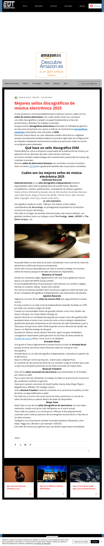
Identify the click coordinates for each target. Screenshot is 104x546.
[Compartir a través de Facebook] (15, 445)
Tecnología (36, 83)
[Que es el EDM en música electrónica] (52, 474)
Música (25, 83)
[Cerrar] (101, 541)
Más (65, 83)
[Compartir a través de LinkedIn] (25, 445)
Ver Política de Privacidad (42, 543)
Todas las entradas (11, 83)
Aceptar (94, 542)
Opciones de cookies (81, 542)
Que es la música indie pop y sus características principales (84, 487)
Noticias (56, 83)
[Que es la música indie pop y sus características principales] (85, 474)
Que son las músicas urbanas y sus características (16, 487)
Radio (47, 83)
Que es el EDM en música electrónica (51, 487)
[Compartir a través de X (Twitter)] (20, 445)
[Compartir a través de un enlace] (30, 445)
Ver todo (97, 462)
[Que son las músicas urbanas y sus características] (19, 474)
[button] (39, 5)
